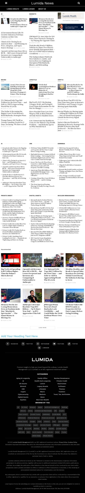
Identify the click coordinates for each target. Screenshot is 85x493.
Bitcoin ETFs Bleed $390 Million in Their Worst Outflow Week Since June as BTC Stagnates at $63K (42, 233)
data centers (23, 414)
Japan (36, 425)
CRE (23, 389)
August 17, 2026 (6, 278)
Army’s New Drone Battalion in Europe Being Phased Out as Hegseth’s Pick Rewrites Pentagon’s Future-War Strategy (18, 89)
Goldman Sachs (22, 421)
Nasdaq (36, 428)
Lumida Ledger (29, 9)
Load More (42, 327)
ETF (64, 414)
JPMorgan (56, 425)
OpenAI (51, 428)
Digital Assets (23, 397)
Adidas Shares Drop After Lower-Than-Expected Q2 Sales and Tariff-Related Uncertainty (71, 156)
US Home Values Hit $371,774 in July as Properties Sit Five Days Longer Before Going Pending (42, 149)
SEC (28, 432)
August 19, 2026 (6, 59)
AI (25, 265)
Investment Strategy (24, 425)
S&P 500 (21, 432)
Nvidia (44, 428)
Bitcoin (23, 411)
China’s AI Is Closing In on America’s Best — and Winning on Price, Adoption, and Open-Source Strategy (14, 45)
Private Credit (62, 381)
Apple (40, 407)
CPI (55, 411)
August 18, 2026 (35, 128)
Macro (48, 265)
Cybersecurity (23, 394)
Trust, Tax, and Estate (62, 394)
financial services (48, 418)
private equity (61, 428)
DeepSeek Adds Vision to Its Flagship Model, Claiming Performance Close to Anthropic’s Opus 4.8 (14, 149)
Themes (62, 389)
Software (61, 386)
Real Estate (71, 300)
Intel (54, 421)
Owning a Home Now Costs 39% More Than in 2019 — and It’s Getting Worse (43, 180)
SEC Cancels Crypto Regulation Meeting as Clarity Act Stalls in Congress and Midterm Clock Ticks (42, 239)
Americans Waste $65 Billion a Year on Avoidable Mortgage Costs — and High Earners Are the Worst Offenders (42, 172)
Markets (6, 265)
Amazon (32, 407)
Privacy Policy (63, 442)
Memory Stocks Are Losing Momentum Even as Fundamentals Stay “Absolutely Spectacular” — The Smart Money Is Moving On (47, 24)
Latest (42, 383)
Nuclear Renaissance (62, 378)
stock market (37, 432)
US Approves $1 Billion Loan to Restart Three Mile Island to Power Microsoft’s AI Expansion (70, 215)
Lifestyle (42, 389)
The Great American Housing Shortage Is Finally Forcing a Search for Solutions (42, 186)
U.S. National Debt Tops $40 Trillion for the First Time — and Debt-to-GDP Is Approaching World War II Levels (14, 103)
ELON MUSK (56, 414)
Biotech (23, 386)
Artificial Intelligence (52, 407)
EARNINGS (46, 414)
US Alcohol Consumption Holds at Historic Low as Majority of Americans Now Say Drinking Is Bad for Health (47, 90)
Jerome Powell (45, 425)
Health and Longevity (75, 265)
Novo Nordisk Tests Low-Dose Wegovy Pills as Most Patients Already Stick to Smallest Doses (41, 114)
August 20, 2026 (20, 48)
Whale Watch (47, 435)
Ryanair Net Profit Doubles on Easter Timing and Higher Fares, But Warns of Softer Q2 (71, 171)
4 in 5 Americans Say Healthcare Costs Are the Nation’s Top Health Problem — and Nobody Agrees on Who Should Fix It (42, 124)
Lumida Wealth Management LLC (23, 442)
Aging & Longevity (23, 378)
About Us (42, 9)
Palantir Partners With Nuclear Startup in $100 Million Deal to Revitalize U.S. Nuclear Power (69, 231)
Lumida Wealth (13, 9)
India (39, 421)
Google (32, 421)
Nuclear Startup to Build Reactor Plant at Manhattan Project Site (69, 225)
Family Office (42, 378)
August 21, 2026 (16, 29)
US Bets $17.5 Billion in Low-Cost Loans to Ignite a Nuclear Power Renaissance (69, 209)
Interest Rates (63, 421)
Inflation (47, 421)
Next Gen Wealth (42, 400)
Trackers (62, 391)
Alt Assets (23, 383)
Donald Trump (35, 414)
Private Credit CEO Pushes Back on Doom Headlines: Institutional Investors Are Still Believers (13, 231)
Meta (20, 428)
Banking (64, 407)
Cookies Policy (72, 442)
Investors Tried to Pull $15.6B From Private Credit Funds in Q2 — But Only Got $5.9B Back (13, 219)
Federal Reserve (33, 418)
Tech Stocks (48, 432)
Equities (23, 400)
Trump (64, 432)
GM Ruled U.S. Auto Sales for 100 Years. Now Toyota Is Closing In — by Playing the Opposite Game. (42, 39)
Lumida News (42, 3)
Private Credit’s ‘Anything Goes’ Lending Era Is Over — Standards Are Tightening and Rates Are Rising (14, 238)
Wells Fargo (36, 435)
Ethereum (22, 418)
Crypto (23, 391)
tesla (57, 432)
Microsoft (28, 428)
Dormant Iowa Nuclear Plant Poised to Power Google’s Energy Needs (70, 221)
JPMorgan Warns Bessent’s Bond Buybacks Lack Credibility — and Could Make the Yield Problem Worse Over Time (53, 311)
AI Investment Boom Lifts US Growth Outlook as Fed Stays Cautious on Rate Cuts (12, 35)
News (42, 397)
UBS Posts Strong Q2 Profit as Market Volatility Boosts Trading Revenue (69, 149)
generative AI (61, 418)
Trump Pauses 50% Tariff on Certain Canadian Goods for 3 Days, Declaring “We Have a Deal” (14, 122)
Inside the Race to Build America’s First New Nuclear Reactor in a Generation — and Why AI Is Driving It (14, 177)
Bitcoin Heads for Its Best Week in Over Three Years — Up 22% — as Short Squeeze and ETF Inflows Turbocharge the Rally (75, 89)
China (30, 411)
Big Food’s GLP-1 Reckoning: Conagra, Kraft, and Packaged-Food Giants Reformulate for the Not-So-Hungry (41, 105)
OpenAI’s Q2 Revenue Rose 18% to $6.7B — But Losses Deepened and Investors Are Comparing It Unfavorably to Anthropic (14, 54)
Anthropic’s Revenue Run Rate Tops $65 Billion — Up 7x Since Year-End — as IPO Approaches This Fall (14, 184)
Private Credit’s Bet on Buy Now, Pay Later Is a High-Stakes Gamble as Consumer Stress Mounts (14, 225)
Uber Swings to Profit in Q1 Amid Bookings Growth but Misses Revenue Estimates (71, 177)
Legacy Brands (42, 386)
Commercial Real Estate (43, 411)
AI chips (24, 407)
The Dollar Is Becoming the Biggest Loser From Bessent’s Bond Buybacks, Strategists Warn (13, 113)
